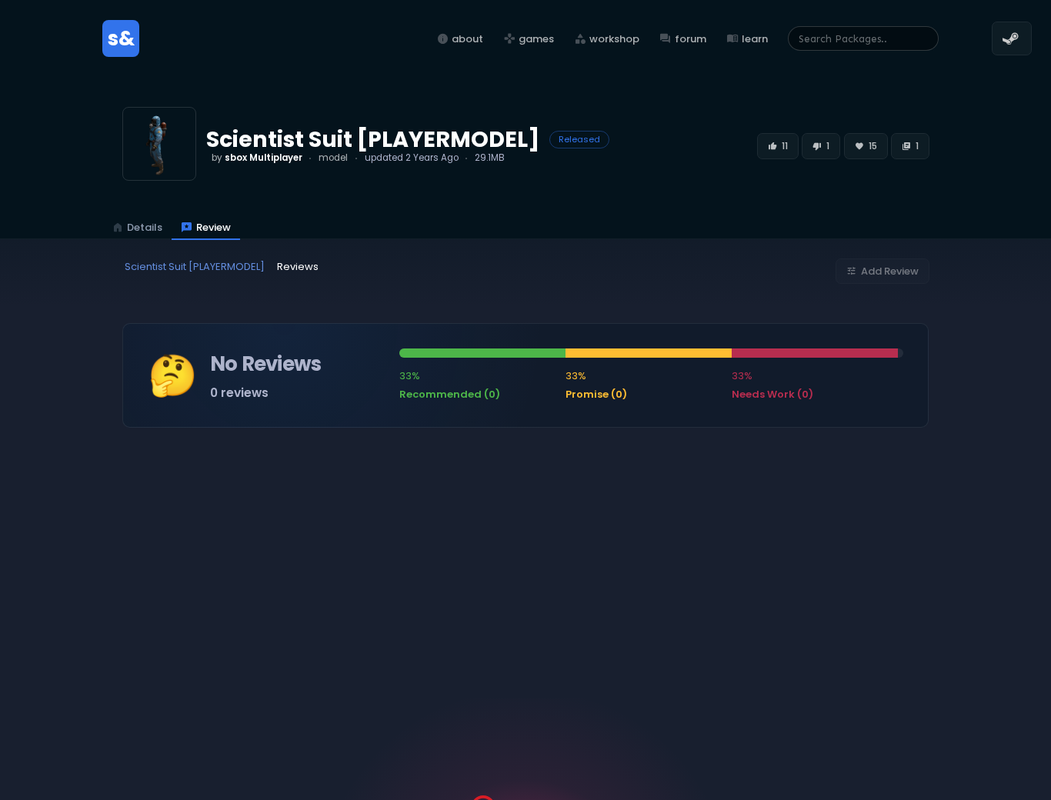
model (333, 158)
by (257, 158)
